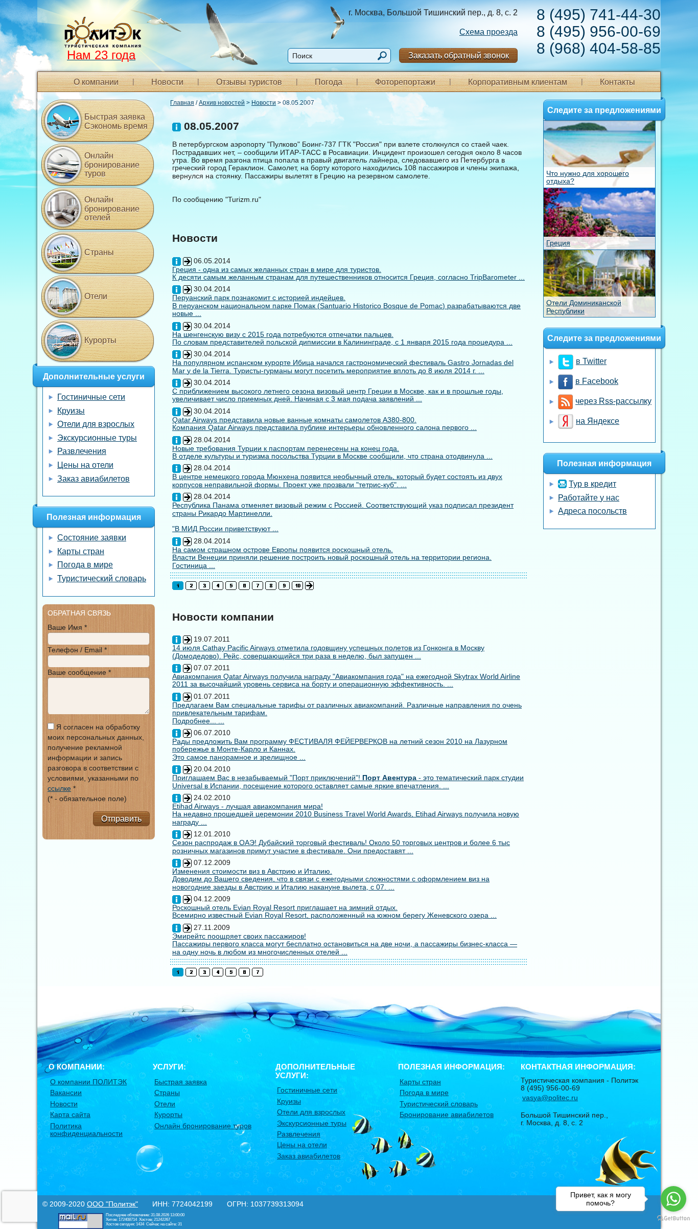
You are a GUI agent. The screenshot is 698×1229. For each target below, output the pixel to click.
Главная (182, 102)
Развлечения (81, 451)
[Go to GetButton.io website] (673, 1218)
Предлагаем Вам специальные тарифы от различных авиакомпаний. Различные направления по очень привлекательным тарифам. (347, 709)
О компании (96, 82)
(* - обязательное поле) (87, 798)
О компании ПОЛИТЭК (88, 1082)
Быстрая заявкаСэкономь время (116, 121)
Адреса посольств (592, 511)
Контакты (617, 82)
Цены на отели (85, 465)
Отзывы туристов (249, 82)
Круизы (71, 410)
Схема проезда (488, 32)
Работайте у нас (588, 497)
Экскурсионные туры (97, 438)
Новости (167, 82)
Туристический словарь (101, 578)
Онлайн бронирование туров (111, 164)
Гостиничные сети (91, 397)
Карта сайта (70, 1114)
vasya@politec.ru (550, 1098)
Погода (328, 82)
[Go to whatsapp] (673, 1199)
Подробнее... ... (198, 721)
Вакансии (66, 1092)
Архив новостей (222, 102)
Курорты (100, 340)
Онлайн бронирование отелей (111, 208)
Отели (95, 296)
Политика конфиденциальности (86, 1129)
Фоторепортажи (405, 82)
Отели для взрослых (95, 424)
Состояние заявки (91, 537)
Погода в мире (85, 564)
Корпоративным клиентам (517, 82)
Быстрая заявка (180, 1082)
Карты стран (80, 551)
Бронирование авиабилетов (447, 1114)
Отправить (121, 818)
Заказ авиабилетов (93, 478)
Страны (99, 252)
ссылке (59, 788)
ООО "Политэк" (112, 1204)
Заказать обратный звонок (458, 55)
